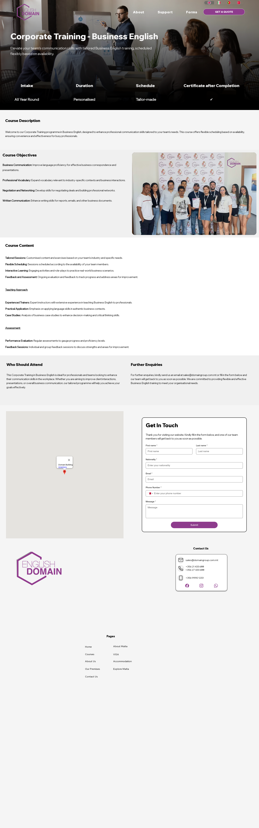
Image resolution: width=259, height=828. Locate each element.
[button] (138, 12)
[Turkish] (239, 2)
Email (149, 473)
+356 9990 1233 (195, 577)
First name (151, 445)
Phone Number (153, 487)
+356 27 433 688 (194, 569)
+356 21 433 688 (195, 566)
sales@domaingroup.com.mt (199, 375)
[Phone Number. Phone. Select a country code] (150, 493)
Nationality (151, 459)
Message (151, 501)
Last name (201, 445)
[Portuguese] (229, 2)
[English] (209, 2)
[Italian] (219, 2)
